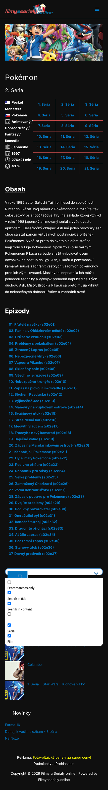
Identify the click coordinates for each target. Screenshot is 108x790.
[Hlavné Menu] (97, 9)
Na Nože (12, 738)
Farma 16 (12, 725)
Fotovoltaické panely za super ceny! (62, 757)
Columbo (34, 665)
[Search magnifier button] (18, 574)
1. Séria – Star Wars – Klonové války (56, 684)
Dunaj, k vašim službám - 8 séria (31, 732)
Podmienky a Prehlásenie (54, 764)
